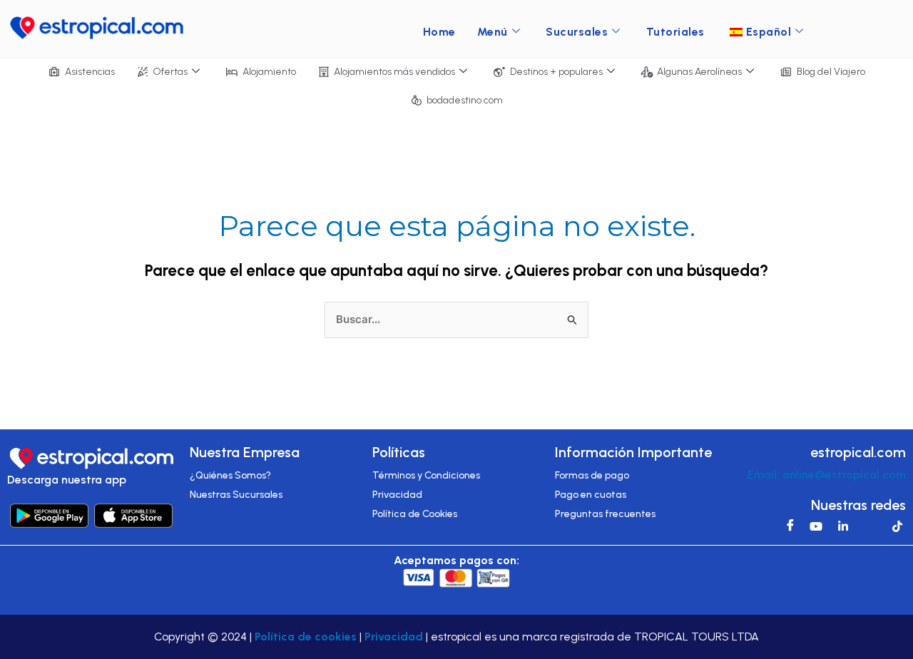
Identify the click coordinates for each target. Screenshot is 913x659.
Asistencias (90, 72)
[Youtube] (812, 525)
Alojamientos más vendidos (394, 72)
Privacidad (393, 636)
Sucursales (577, 32)
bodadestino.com (465, 100)
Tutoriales (675, 32)
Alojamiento (269, 72)
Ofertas (170, 72)
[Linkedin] (839, 525)
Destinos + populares (556, 72)
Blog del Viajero (831, 72)
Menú (492, 32)
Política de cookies (306, 636)
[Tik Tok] (893, 525)
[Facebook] (785, 525)
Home (439, 32)
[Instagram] (866, 525)
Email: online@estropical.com (827, 474)
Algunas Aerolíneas (699, 72)
